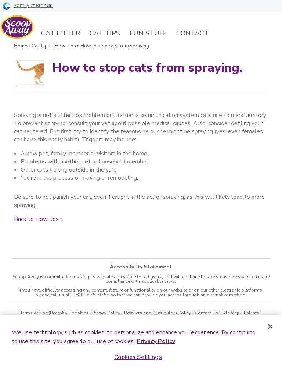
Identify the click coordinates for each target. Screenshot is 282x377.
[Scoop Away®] (17, 27)
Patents (251, 313)
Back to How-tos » (38, 219)
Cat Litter (60, 33)
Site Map (231, 313)
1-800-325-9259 (89, 294)
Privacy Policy (106, 313)
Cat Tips (105, 33)
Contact (192, 33)
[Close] (270, 326)
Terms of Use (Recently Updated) (54, 313)
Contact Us (206, 313)
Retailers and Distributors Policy (157, 313)
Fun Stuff (148, 33)
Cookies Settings (138, 357)
